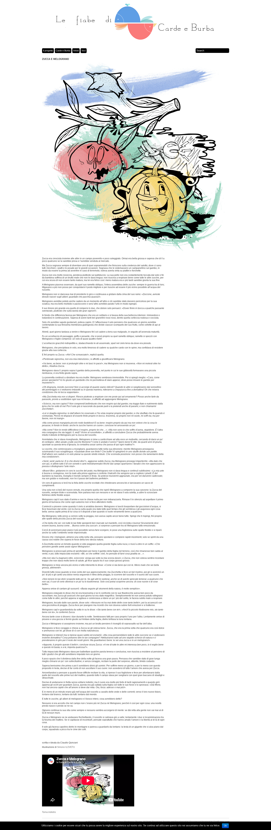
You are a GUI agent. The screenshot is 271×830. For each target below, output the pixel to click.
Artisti (76, 50)
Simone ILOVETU (66, 747)
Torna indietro (49, 812)
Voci (83, 50)
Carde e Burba (63, 50)
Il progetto (48, 50)
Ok (225, 825)
